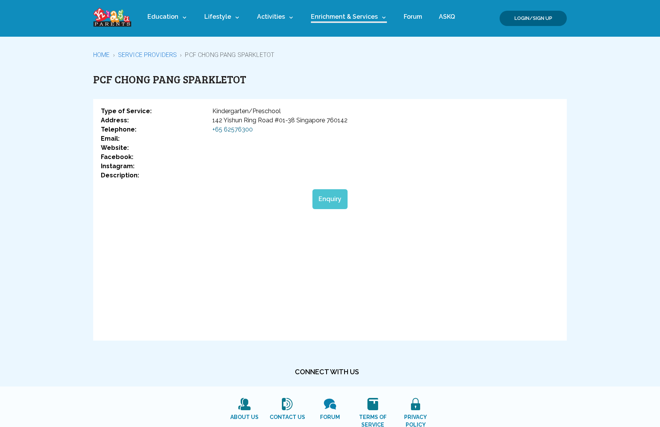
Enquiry (330, 199)
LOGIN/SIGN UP (533, 18)
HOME (101, 54)
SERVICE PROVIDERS (147, 54)
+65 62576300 (232, 129)
